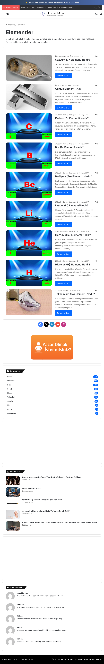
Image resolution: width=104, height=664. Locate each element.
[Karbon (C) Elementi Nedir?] (29, 126)
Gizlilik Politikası (84, 659)
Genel (9, 377)
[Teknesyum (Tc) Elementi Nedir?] (29, 302)
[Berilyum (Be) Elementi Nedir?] (29, 185)
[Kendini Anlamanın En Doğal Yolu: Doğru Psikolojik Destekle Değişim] (13, 480)
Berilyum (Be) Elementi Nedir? (73, 176)
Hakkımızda (72, 659)
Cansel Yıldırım (62, 290)
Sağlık (9, 389)
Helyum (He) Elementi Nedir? (73, 234)
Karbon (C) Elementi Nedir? (72, 118)
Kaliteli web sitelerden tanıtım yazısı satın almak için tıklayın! (52, 2)
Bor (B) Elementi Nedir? (69, 147)
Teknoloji (10, 397)
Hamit (19, 627)
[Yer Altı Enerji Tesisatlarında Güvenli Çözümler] (13, 503)
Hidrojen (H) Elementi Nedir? (72, 264)
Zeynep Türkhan (63, 56)
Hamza (20, 639)
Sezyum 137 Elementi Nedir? (72, 59)
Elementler (11, 413)
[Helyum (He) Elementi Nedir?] (29, 243)
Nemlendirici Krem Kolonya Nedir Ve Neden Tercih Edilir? (46, 511)
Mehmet (20, 604)
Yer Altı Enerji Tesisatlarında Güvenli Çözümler (42, 500)
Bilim (9, 385)
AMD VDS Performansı (31, 488)
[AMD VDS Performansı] (13, 492)
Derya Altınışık (62, 85)
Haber (9, 393)
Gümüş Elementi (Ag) (68, 88)
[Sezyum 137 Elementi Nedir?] (29, 68)
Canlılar (10, 401)
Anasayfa (11, 25)
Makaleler (11, 381)
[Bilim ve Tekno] (52, 14)
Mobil (9, 409)
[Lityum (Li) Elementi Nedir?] (29, 214)
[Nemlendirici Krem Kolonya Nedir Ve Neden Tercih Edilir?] (13, 514)
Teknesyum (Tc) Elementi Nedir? (75, 294)
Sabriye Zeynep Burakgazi (66, 115)
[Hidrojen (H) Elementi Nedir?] (29, 273)
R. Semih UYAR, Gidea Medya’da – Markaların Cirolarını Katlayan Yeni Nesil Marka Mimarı (60, 522)
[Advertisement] (52, 442)
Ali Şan (20, 616)
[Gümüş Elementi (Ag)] (29, 97)
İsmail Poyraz (22, 593)
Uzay (9, 405)
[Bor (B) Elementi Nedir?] (29, 156)
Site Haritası (96, 659)
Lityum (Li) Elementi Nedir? (71, 205)
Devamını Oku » (64, 76)
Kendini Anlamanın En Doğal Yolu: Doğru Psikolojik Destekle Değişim (47, 7)
